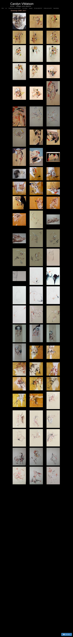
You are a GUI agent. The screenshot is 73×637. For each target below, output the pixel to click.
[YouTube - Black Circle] (58, 6)
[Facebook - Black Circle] (61, 6)
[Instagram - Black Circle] (56, 6)
